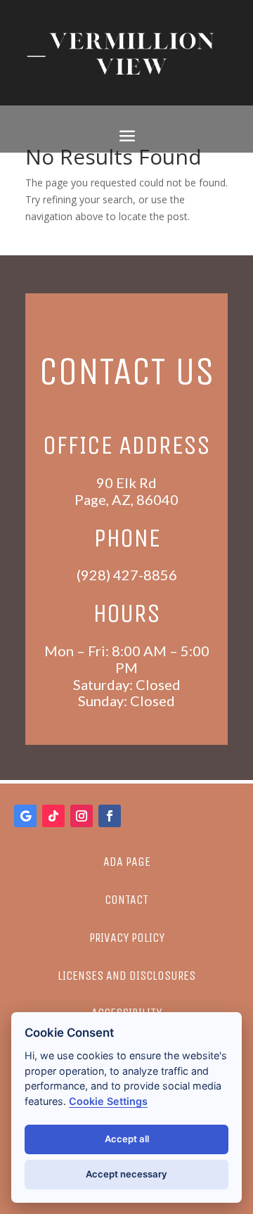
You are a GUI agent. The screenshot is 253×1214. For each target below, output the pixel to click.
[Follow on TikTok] (53, 816)
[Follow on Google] (25, 816)
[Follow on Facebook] (109, 816)
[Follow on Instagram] (81, 816)
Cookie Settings (108, 1101)
